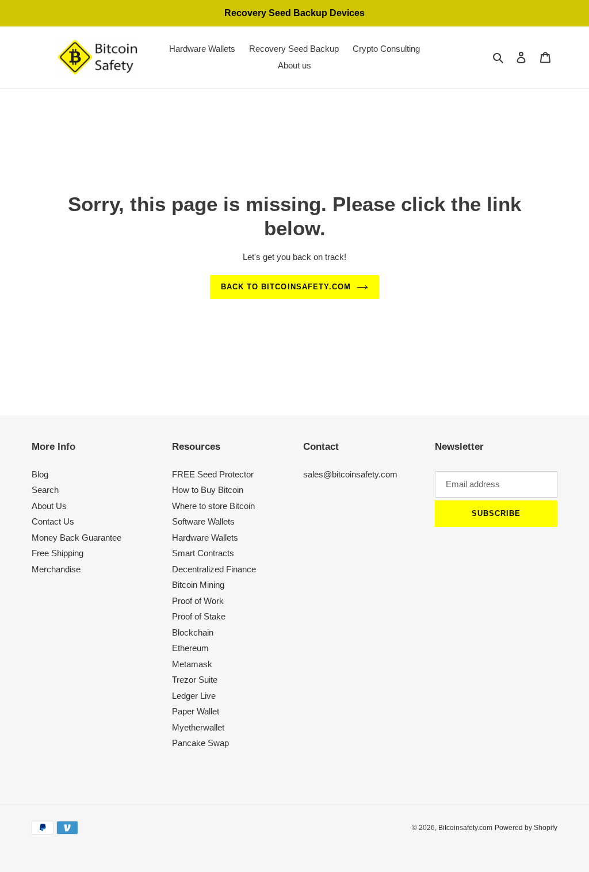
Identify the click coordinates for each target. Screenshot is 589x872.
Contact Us (53, 521)
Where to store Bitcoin (213, 506)
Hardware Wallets (205, 537)
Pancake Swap (200, 743)
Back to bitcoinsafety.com (286, 286)
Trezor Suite (194, 679)
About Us (49, 506)
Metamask (192, 664)
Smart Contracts (203, 553)
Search (45, 490)
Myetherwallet (198, 727)
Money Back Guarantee (76, 537)
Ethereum (190, 648)
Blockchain (192, 632)
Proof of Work (198, 601)
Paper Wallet (195, 711)
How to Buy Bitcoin (207, 490)
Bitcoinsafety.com (465, 828)
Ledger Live (194, 696)
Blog (40, 474)
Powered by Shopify (526, 828)
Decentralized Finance (214, 569)
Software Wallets (203, 521)
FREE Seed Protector (213, 474)
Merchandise (56, 569)
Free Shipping (57, 553)
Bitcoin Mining (198, 585)
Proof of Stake (198, 616)
